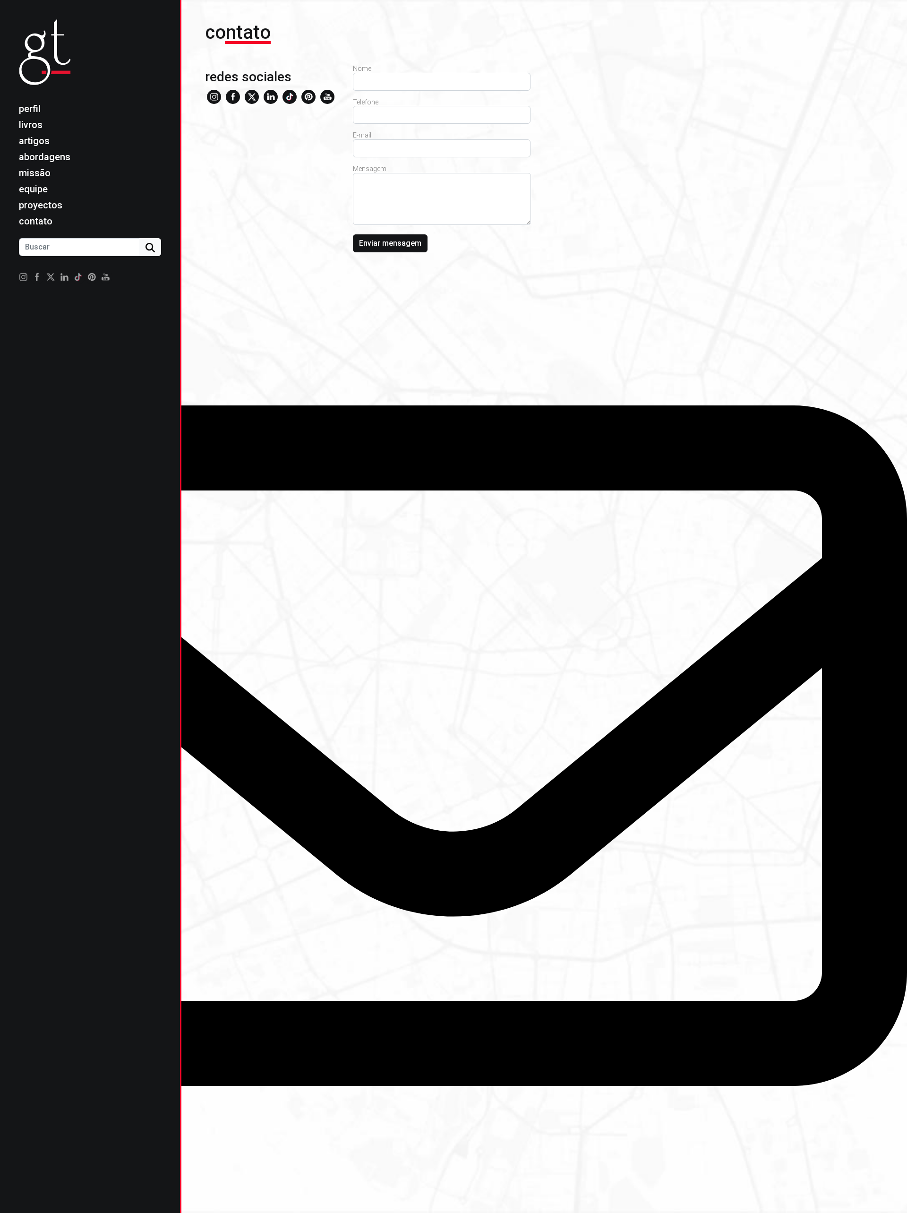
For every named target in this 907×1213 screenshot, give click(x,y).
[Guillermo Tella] (48, 60)
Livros (31, 124)
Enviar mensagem (390, 243)
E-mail (362, 135)
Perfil (30, 108)
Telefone (365, 102)
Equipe (33, 189)
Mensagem (369, 168)
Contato (35, 221)
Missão (35, 173)
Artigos (34, 140)
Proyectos (40, 205)
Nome (362, 68)
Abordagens (44, 157)
